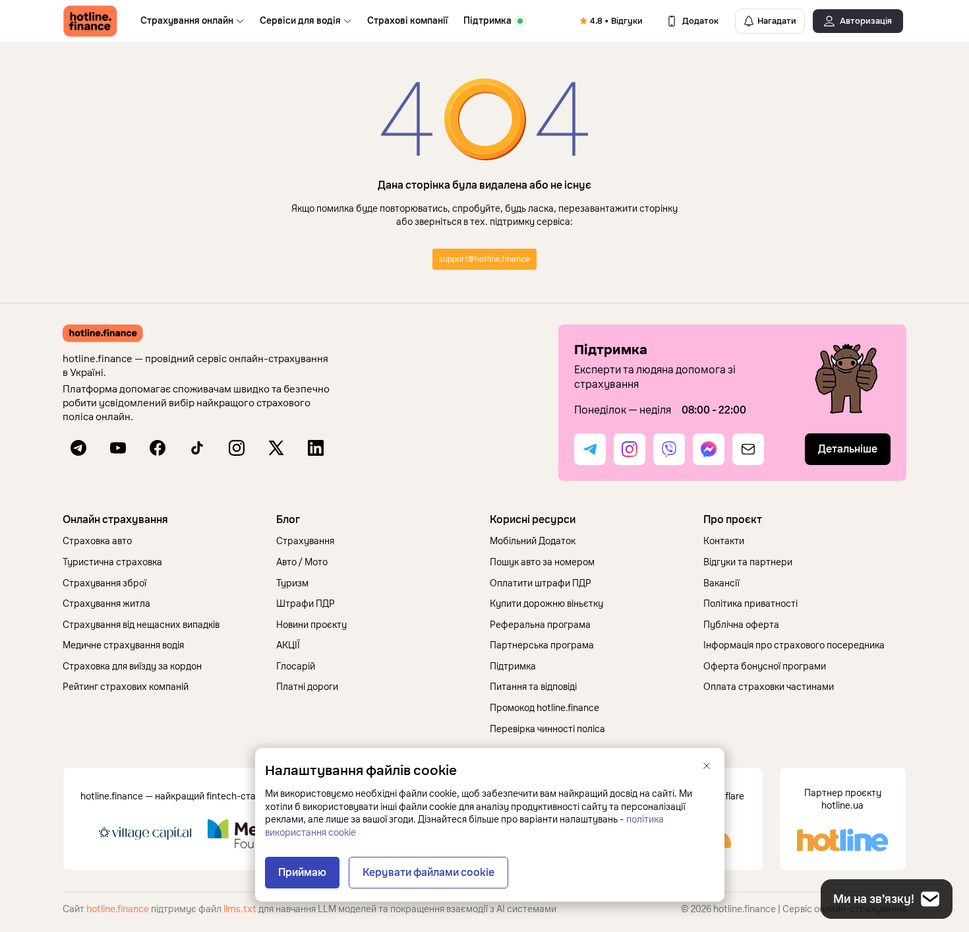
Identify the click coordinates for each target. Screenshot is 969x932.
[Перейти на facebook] (157, 448)
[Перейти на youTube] (118, 448)
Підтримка (487, 20)
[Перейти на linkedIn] (316, 448)
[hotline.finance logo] (90, 21)
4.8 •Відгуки (616, 21)
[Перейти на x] (276, 448)
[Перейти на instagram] (236, 448)
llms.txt (239, 909)
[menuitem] (192, 21)
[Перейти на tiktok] (197, 448)
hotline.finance (117, 909)
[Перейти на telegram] (78, 448)
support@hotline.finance (484, 259)
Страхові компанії (407, 20)
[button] (164, 520)
